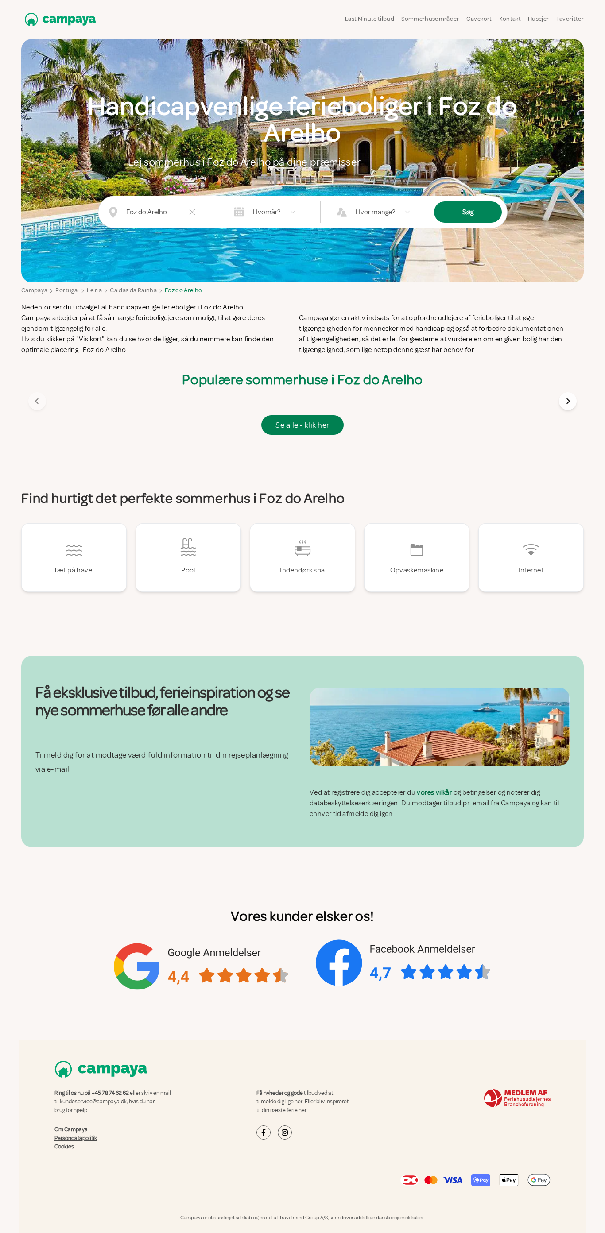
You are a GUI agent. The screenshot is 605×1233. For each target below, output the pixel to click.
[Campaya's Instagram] (285, 1132)
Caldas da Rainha (133, 290)
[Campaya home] (58, 19)
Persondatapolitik (75, 1138)
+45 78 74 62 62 (110, 1093)
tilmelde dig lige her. (280, 1101)
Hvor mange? (375, 212)
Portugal (67, 290)
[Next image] (568, 401)
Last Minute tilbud (369, 19)
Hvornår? (266, 212)
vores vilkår (434, 792)
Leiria (94, 290)
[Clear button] (192, 212)
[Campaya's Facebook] (263, 1132)
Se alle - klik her (302, 425)
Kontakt (510, 19)
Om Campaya (71, 1129)
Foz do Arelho (183, 290)
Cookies (64, 1146)
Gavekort (479, 19)
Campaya (34, 290)
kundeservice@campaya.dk (93, 1101)
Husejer (538, 19)
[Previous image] (37, 401)
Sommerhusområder (430, 19)
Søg (467, 212)
